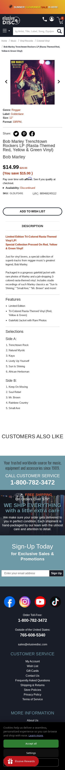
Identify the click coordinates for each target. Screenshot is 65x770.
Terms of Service (32, 699)
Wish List (32, 666)
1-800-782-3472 (32, 482)
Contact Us (32, 675)
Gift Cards (32, 670)
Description (32, 226)
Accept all (31, 743)
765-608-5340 (32, 635)
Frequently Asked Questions (32, 680)
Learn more (36, 735)
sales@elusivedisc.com (32, 644)
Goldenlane (17, 113)
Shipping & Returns (32, 685)
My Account (32, 661)
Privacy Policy (32, 694)
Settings (31, 753)
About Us (32, 720)
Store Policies (32, 689)
